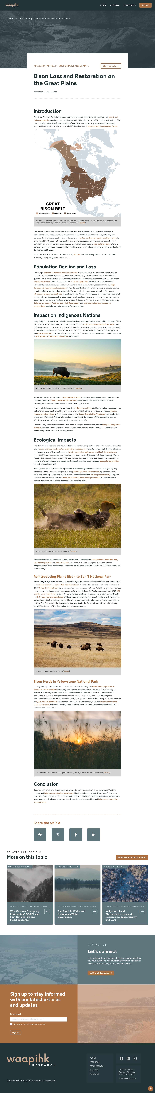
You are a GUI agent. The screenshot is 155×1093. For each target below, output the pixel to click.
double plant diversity (100, 475)
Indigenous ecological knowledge (59, 793)
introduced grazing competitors (48, 294)
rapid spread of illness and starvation (51, 336)
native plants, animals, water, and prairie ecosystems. (62, 449)
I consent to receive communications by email (29, 1024)
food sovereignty (45, 333)
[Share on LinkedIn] (93, 834)
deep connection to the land (64, 400)
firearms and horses (79, 282)
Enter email (16, 1014)
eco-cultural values (102, 244)
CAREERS (94, 1070)
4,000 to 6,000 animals (46, 702)
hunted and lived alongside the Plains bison (98, 238)
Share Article (109, 66)
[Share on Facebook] (75, 834)
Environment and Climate (74, 66)
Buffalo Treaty (62, 563)
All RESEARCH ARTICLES (130, 857)
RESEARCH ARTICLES (46, 66)
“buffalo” (77, 254)
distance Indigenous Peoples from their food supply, (57, 303)
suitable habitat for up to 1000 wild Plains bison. (58, 585)
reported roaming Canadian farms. (102, 126)
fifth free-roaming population (50, 597)
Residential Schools (71, 397)
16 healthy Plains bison (48, 588)
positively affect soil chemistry (86, 471)
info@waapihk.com (127, 1078)
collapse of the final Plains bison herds (60, 273)
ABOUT (103, 5)
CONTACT (146, 5)
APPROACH (114, 5)
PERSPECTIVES (130, 5)
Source (82, 223)
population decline (42, 282)
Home (11, 19)
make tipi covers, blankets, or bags (98, 324)
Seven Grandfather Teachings (92, 414)
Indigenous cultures (83, 408)
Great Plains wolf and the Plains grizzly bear (81, 477)
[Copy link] (40, 834)
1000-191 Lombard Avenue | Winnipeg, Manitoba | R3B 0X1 (127, 1072)
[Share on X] (58, 834)
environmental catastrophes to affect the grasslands (92, 452)
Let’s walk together (99, 973)
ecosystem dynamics (109, 461)
